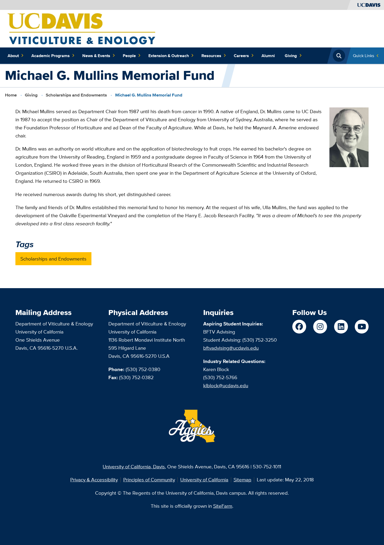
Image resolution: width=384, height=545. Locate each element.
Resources (211, 55)
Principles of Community (149, 479)
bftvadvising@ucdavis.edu (231, 348)
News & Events (96, 55)
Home (11, 95)
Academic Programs (50, 55)
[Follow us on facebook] (299, 327)
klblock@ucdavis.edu (225, 385)
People (129, 55)
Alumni (268, 55)
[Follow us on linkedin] (341, 327)
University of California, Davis (134, 466)
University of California (204, 479)
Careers (241, 55)
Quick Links (363, 55)
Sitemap (242, 479)
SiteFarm (222, 506)
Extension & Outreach (168, 55)
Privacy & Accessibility (94, 479)
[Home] (81, 28)
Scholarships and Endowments (76, 95)
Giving (291, 55)
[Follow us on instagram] (320, 327)
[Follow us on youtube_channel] (362, 327)
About (13, 55)
